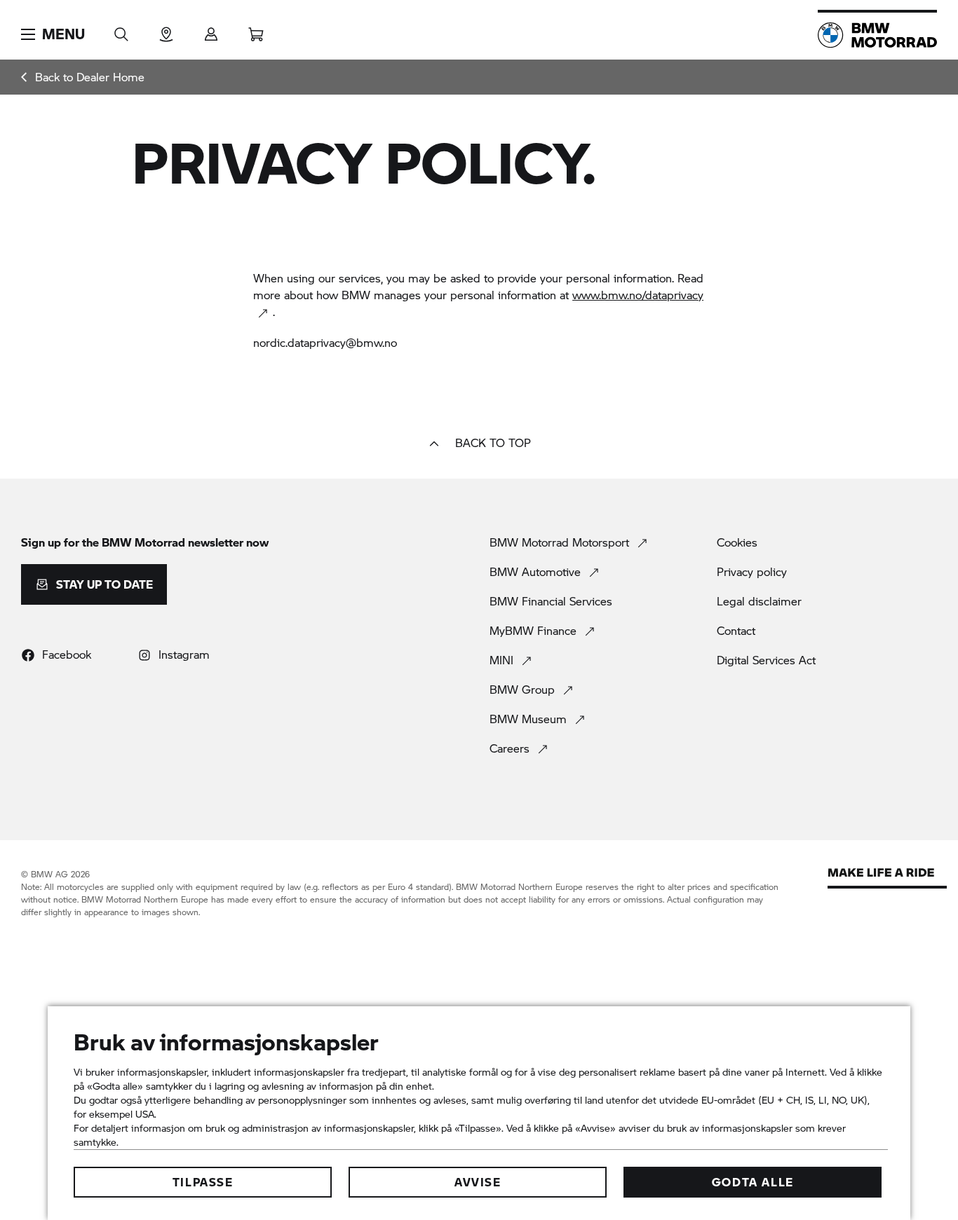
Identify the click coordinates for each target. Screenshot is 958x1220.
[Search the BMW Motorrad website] (121, 30)
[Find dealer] (166, 30)
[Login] (211, 30)
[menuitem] (82, 77)
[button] (53, 34)
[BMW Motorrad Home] (877, 35)
